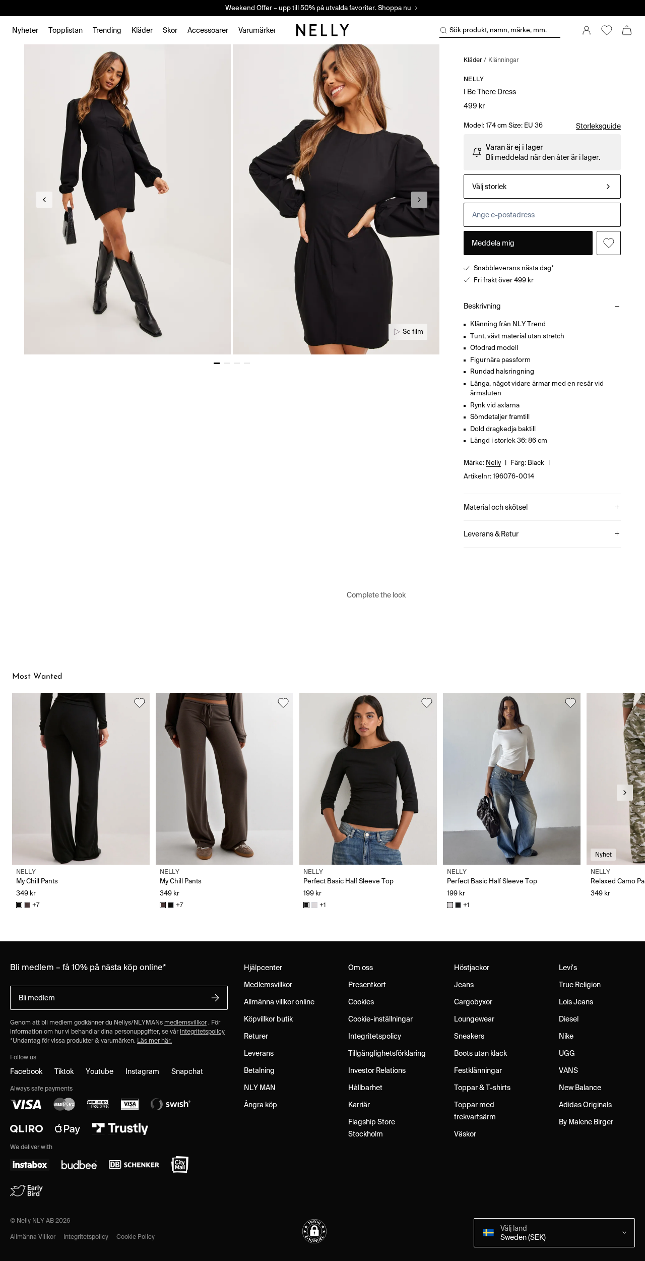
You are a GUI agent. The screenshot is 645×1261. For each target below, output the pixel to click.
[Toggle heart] (609, 243)
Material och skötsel (496, 507)
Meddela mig (493, 243)
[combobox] (542, 186)
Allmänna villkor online (279, 1001)
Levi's (568, 967)
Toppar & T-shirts (482, 1087)
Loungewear (474, 1019)
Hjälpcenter (263, 967)
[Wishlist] (607, 30)
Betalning (259, 1070)
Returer (256, 1036)
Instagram (142, 1071)
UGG (567, 1053)
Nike (566, 1036)
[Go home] (322, 30)
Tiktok (64, 1071)
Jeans (464, 984)
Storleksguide (598, 126)
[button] (314, 1231)
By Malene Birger (586, 1121)
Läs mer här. (154, 1040)
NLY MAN (260, 1087)
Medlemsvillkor (268, 984)
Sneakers (469, 1036)
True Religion (580, 984)
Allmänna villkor (32, 1236)
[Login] (586, 30)
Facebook (26, 1071)
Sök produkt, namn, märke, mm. (498, 30)
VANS (568, 1070)
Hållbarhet (365, 1087)
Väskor (465, 1133)
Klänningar (503, 59)
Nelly (474, 79)
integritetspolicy (202, 1031)
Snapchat (187, 1071)
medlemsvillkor (185, 1022)
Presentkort (367, 984)
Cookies (361, 1001)
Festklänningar (478, 1070)
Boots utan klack (480, 1053)
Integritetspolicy (374, 1036)
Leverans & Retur (491, 533)
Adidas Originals (585, 1104)
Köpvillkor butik (268, 1019)
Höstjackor (471, 967)
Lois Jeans (576, 1001)
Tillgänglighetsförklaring (387, 1053)
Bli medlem (37, 997)
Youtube (99, 1071)
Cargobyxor (473, 1001)
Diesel (568, 1019)
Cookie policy (135, 1236)
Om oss (360, 967)
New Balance (580, 1087)
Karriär (359, 1104)
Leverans (259, 1053)
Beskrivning (482, 306)
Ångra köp (260, 1104)
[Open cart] (627, 30)
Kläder (473, 59)
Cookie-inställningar (380, 1019)
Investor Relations (377, 1070)
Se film (413, 331)
